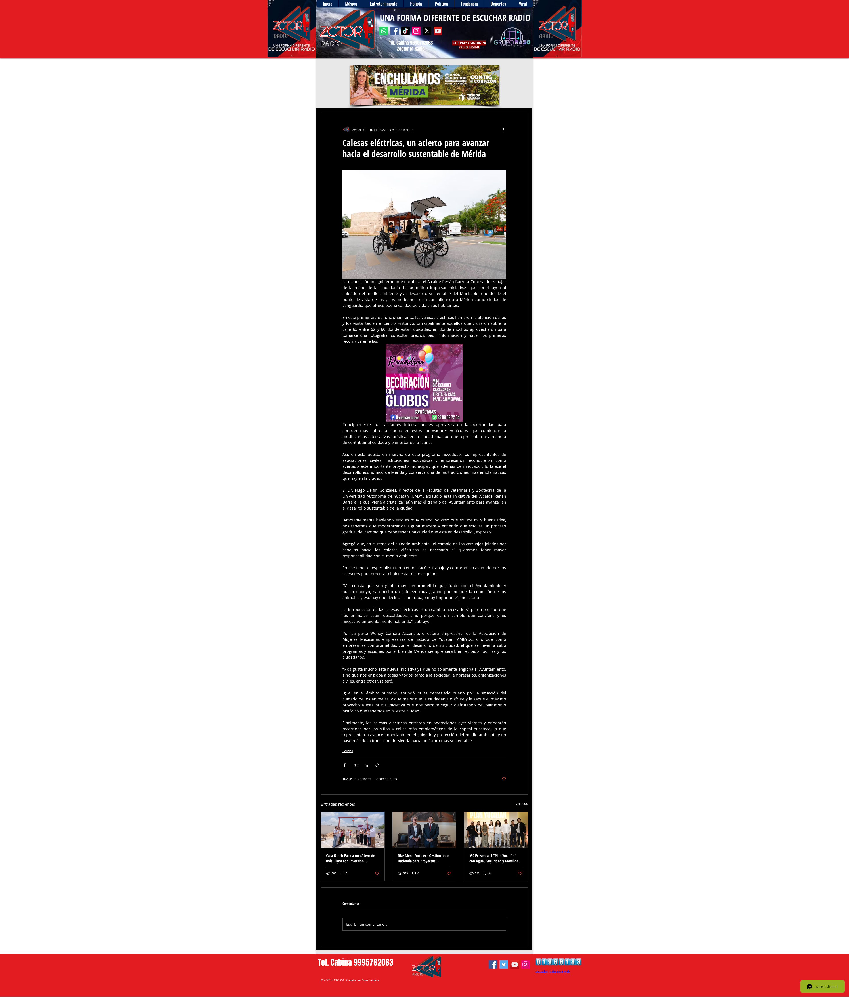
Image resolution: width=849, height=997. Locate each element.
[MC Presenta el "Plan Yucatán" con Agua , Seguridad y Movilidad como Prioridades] (496, 830)
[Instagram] (416, 31)
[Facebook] (394, 31)
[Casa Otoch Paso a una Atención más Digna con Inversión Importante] (352, 830)
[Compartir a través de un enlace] (377, 765)
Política (347, 751)
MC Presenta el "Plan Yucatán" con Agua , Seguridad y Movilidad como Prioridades (494, 858)
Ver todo (522, 803)
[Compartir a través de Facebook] (344, 765)
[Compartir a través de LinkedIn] (366, 765)
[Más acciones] (503, 129)
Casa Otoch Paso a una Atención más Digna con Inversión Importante (350, 858)
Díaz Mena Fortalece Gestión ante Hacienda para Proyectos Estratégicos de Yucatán (423, 858)
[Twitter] (503, 964)
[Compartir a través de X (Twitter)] (355, 765)
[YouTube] (438, 31)
